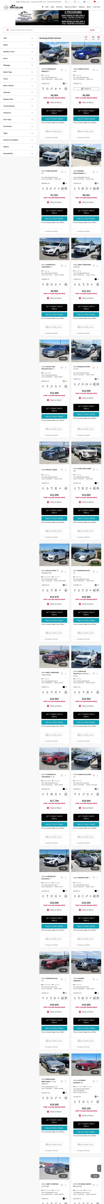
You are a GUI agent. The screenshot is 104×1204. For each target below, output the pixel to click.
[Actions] (65, 70)
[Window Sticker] (65, 188)
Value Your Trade (54, 119)
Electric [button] (97, 7)
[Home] (42, 7)
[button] (67, 53)
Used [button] (52, 7)
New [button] (46, 7)
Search (92, 30)
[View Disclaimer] (60, 89)
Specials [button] (59, 7)
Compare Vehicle (51, 137)
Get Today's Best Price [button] (54, 111)
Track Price (56, 102)
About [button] (89, 7)
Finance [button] (82, 7)
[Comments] (65, 88)
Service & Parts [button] (71, 7)
